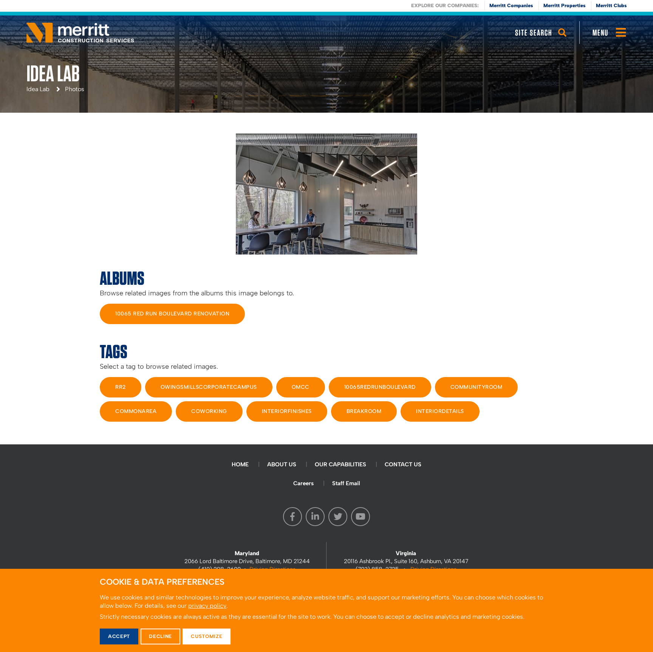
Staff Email (346, 483)
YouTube (360, 516)
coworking (209, 411)
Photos (74, 89)
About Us (281, 464)
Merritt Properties (564, 5)
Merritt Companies (511, 5)
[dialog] (326, 610)
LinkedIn (315, 516)
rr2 (120, 387)
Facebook (292, 516)
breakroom (364, 411)
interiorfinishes (287, 411)
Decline (160, 636)
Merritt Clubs (611, 5)
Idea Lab (38, 89)
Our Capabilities (340, 464)
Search (562, 39)
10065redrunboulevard (380, 387)
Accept (119, 636)
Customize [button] (206, 636)
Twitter (337, 516)
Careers (303, 483)
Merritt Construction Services (80, 32)
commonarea (135, 411)
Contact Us (403, 464)
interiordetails (440, 411)
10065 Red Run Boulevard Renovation (172, 313)
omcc (300, 387)
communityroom (476, 387)
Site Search (533, 32)
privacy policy (207, 605)
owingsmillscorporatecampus (209, 387)
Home (240, 464)
